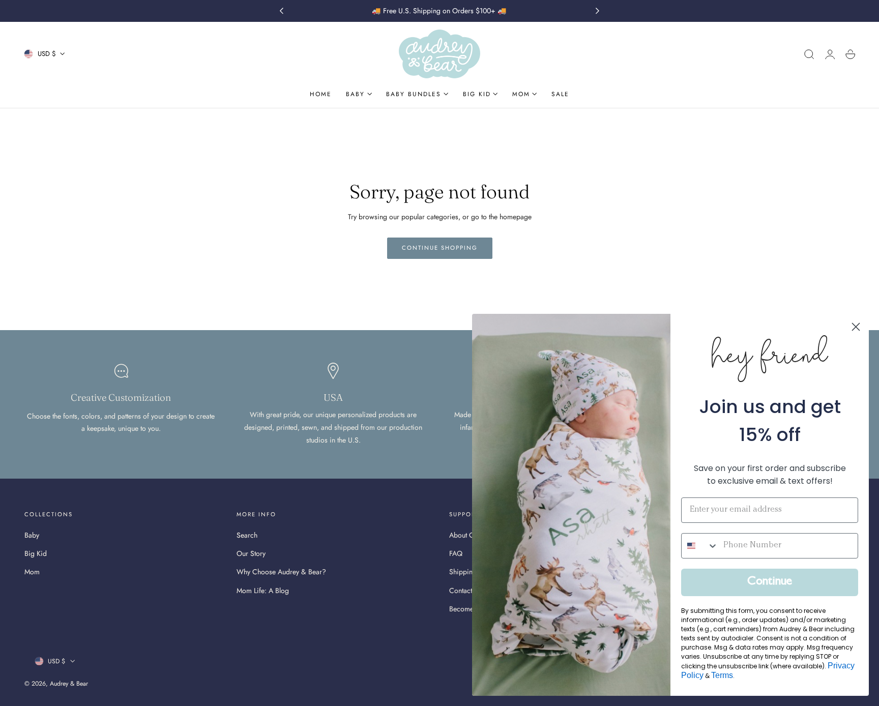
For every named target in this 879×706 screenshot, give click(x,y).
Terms (722, 675)
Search (247, 535)
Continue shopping (440, 248)
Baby (31, 535)
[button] (809, 54)
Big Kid (35, 554)
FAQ (455, 554)
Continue (769, 582)
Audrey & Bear (69, 683)
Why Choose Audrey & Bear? (281, 572)
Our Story (251, 554)
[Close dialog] (856, 327)
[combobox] (700, 546)
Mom (32, 572)
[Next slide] (597, 11)
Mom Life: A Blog (263, 590)
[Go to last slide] (281, 11)
